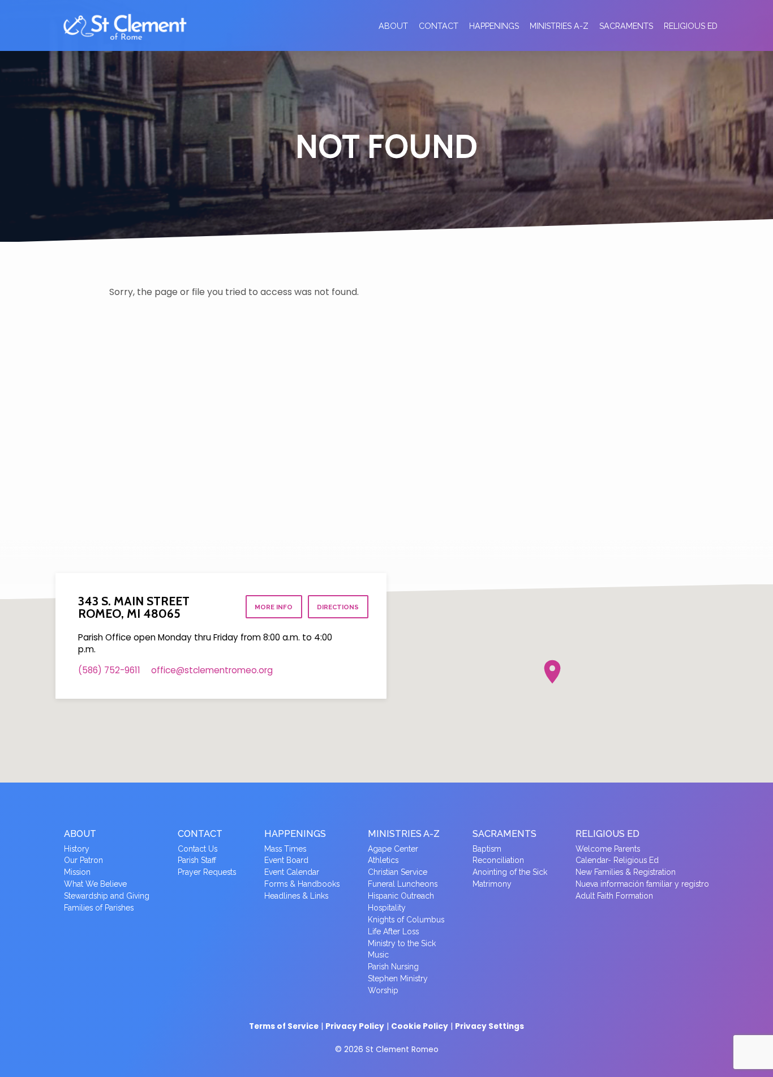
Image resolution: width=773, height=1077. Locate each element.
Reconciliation (498, 860)
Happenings (494, 26)
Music (378, 954)
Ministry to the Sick (402, 943)
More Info (274, 607)
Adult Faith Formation (614, 895)
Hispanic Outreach (401, 895)
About (393, 26)
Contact (438, 26)
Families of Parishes (99, 907)
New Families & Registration (626, 872)
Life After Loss (393, 931)
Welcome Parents (608, 848)
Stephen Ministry (398, 978)
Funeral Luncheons (402, 883)
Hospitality (387, 907)
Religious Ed (691, 26)
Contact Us (197, 848)
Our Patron (83, 860)
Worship (383, 990)
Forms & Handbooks (302, 883)
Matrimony (492, 883)
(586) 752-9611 (109, 670)
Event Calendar (291, 872)
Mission (77, 872)
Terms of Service (284, 1026)
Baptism (487, 848)
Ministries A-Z (559, 26)
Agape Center (393, 848)
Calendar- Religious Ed (617, 860)
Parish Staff (197, 860)
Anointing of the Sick (510, 872)
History (76, 848)
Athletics (383, 860)
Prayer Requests (207, 872)
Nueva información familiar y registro (642, 883)
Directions (338, 607)
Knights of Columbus (406, 919)
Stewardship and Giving (106, 895)
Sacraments (626, 26)
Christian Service (397, 872)
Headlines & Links (296, 895)
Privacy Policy (354, 1026)
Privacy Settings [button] (489, 1026)
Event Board (286, 860)
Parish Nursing (393, 966)
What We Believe (95, 883)
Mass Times (285, 848)
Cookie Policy (419, 1026)
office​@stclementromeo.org (212, 670)
